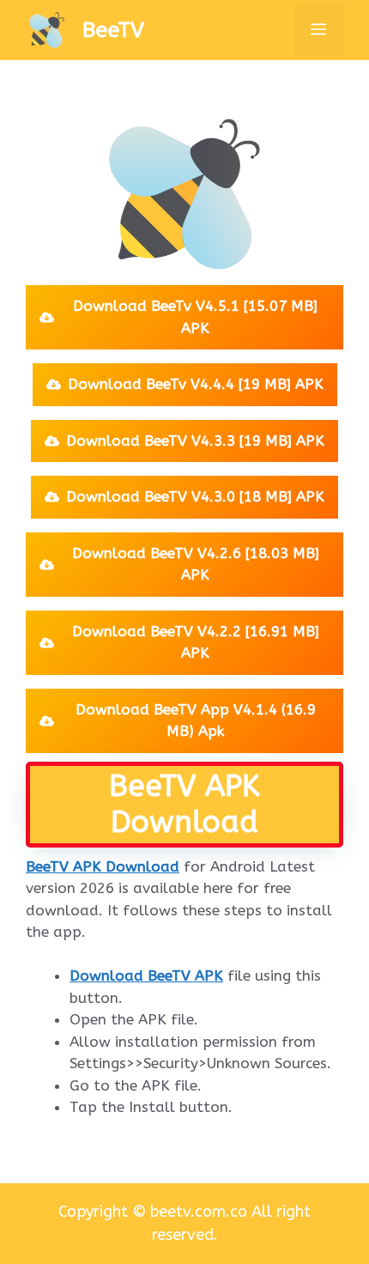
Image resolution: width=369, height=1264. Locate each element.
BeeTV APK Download (102, 866)
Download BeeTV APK (146, 975)
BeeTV (113, 30)
